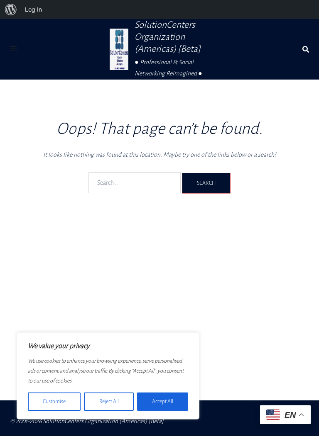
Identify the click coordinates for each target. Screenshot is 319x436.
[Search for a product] (305, 49)
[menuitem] (11, 9)
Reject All (109, 402)
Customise (54, 402)
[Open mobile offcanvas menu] (13, 49)
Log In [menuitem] (33, 9)
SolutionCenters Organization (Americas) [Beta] (168, 37)
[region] (108, 375)
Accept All (162, 402)
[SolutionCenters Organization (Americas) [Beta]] (119, 49)
